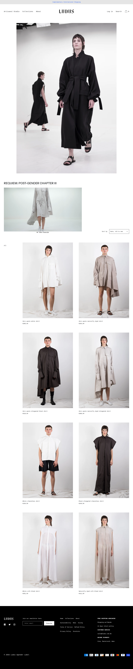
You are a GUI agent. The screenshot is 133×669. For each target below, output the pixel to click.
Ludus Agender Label (20, 655)
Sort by (104, 231)
